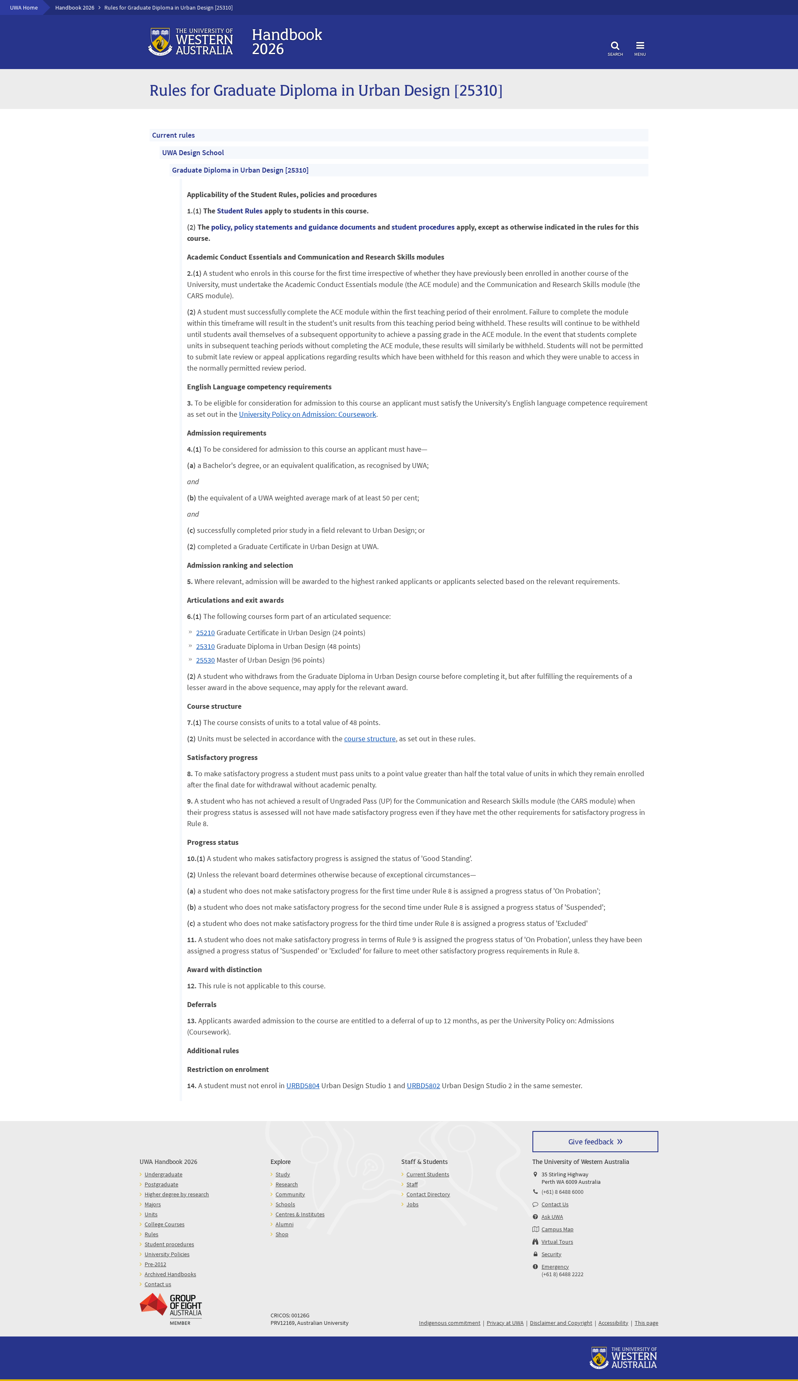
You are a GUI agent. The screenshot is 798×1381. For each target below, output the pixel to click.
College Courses (165, 1224)
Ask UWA (552, 1216)
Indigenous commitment (449, 1323)
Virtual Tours (557, 1241)
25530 (205, 660)
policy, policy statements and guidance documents (293, 227)
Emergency (555, 1266)
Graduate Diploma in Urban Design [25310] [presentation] (240, 170)
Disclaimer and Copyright (561, 1323)
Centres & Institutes (300, 1214)
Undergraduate (163, 1174)
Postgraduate (161, 1184)
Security (552, 1254)
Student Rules (240, 210)
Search (615, 54)
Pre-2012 (155, 1264)
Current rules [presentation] (173, 135)
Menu (640, 54)
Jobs (412, 1204)
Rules (151, 1234)
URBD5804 (303, 1085)
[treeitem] (399, 615)
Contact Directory (428, 1194)
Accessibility (613, 1323)
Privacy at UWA (505, 1323)
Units (151, 1214)
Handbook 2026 (74, 7)
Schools (285, 1204)
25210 (205, 632)
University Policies (167, 1254)
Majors (153, 1204)
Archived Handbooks (170, 1274)
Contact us (158, 1284)
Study (283, 1174)
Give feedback (591, 1141)
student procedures (423, 227)
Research (287, 1184)
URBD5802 (423, 1085)
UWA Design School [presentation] (193, 152)
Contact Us (555, 1204)
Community (290, 1194)
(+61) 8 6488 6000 (563, 1191)
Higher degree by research (177, 1194)
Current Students (427, 1174)
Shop (282, 1234)
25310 (205, 646)
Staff (412, 1184)
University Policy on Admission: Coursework (307, 414)
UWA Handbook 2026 (168, 1161)
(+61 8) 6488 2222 (563, 1274)
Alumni (284, 1224)
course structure (370, 738)
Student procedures (169, 1244)
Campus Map (558, 1229)
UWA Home (24, 7)
